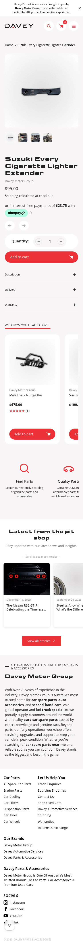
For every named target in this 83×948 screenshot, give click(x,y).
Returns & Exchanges (53, 828)
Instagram (17, 902)
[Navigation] (74, 26)
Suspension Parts (16, 809)
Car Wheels (12, 821)
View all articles (38, 641)
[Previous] (10, 225)
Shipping (11, 195)
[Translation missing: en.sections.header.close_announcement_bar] (79, 8)
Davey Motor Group (19, 181)
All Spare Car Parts (17, 784)
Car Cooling (12, 796)
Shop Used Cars (49, 803)
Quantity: (20, 241)
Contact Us (46, 796)
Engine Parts (13, 790)
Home (9, 45)
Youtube (16, 916)
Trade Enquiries (50, 784)
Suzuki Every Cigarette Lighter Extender (46, 45)
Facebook (16, 909)
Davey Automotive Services (57, 809)
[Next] (24, 225)
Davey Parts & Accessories (23, 857)
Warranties (46, 821)
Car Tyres (10, 815)
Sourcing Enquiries (52, 790)
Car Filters (11, 803)
